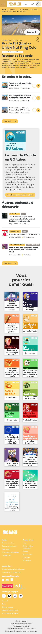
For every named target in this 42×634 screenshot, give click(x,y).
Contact (5, 601)
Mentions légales (21, 621)
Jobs (3, 604)
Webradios (6, 549)
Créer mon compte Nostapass (13, 569)
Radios (4, 9)
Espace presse (7, 607)
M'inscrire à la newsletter (11, 572)
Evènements (27, 554)
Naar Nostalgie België (10, 613)
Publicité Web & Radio (10, 610)
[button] (10, 121)
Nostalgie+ (27, 560)
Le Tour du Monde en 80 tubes (27, 9)
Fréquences (6, 555)
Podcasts (12, 9)
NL (25, 4)
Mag (24, 543)
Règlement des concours (15, 628)
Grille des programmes (10, 552)
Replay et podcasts (9, 546)
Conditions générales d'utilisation (21, 623)
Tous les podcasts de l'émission (20, 195)
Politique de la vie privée (21, 626)
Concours (26, 557)
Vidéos (25, 551)
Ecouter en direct (8, 543)
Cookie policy (30, 628)
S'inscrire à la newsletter (28, 547)
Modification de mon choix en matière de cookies (21, 631)
